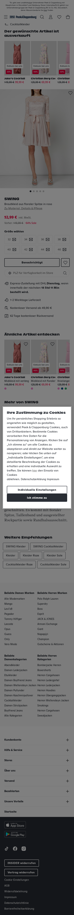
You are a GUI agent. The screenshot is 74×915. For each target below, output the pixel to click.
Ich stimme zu (37, 497)
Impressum (53, 479)
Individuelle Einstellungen (37, 489)
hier (34, 470)
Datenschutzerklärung (33, 479)
